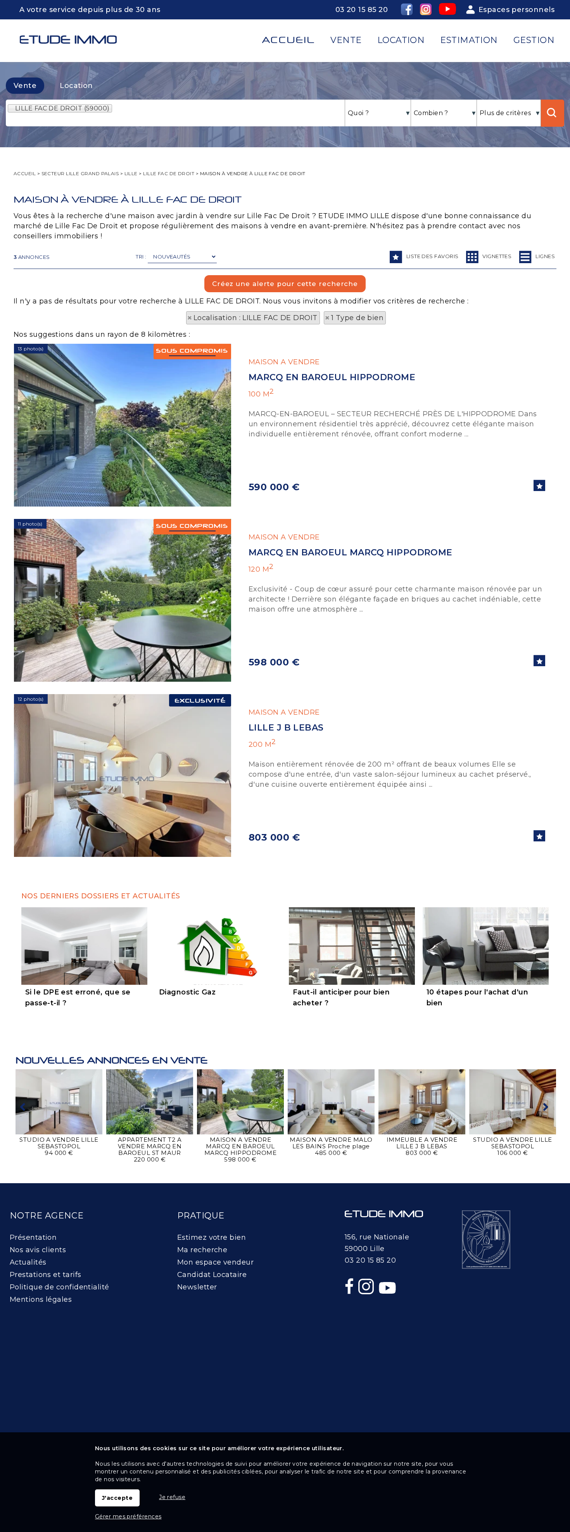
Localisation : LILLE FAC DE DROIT (255, 318)
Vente (25, 85)
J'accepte (117, 1497)
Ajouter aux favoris (539, 485)
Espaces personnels (516, 9)
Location (76, 85)
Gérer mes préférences (128, 1516)
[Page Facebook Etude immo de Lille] (350, 1303)
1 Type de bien (357, 318)
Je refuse (172, 1497)
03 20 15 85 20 (361, 9)
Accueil (288, 40)
